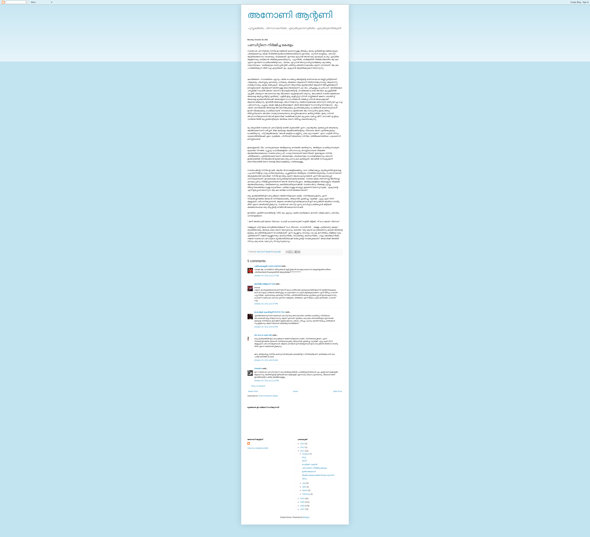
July (304, 483)
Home (295, 391)
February (306, 494)
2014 (302, 444)
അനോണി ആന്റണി (289, 15)
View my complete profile (257, 448)
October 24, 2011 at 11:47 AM (266, 276)
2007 (302, 509)
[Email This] (287, 251)
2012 (302, 447)
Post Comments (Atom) (268, 396)
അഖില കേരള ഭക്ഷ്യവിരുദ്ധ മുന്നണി (318, 475)
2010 (302, 498)
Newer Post (253, 391)
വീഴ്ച (304, 479)
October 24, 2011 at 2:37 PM (266, 304)
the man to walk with (263, 335)
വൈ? (304, 461)
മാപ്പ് (304, 457)
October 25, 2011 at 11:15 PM (266, 381)
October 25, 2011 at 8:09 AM (266, 360)
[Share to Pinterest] (299, 251)
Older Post (337, 391)
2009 (302, 502)
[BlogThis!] (290, 251)
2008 (302, 506)
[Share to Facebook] (296, 251)
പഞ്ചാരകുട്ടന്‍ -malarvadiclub (267, 266)
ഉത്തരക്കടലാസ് (309, 471)
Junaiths (258, 368)
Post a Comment (258, 386)
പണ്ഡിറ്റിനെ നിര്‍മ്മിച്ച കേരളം (314, 468)
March (305, 490)
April (304, 487)
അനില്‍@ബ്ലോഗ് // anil (264, 284)
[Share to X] (293, 251)
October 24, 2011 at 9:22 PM (266, 327)
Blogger (306, 517)
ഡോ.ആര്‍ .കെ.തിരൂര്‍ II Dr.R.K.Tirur (269, 312)
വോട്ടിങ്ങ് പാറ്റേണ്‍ (309, 464)
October (305, 454)
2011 (302, 451)
